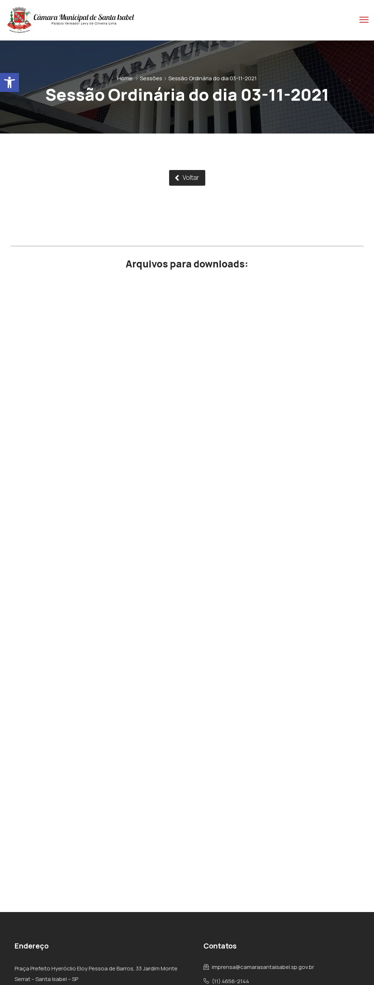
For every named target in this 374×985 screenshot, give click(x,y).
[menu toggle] (364, 19)
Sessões (151, 78)
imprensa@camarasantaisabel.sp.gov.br (263, 967)
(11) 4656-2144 (230, 981)
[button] (9, 82)
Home (125, 78)
